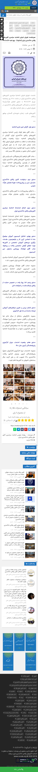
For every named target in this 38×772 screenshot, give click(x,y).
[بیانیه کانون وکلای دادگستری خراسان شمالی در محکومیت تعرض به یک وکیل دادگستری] (19, 519)
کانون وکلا (33, 719)
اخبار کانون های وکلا (21, 688)
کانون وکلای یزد (32, 740)
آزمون (35, 676)
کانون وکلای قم (32, 728)
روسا (22, 697)
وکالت (24, 713)
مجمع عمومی (17, 710)
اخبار (17, 25)
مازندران (26, 31)
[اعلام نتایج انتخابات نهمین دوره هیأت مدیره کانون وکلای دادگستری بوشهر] (19, 509)
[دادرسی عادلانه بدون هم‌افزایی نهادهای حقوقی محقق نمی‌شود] (19, 490)
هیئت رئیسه (33, 713)
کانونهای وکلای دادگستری (22, 28)
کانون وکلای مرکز (20, 728)
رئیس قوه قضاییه (31, 697)
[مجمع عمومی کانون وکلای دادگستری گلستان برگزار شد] (19, 527)
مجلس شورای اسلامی (30, 710)
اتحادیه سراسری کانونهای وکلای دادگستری (25, 682)
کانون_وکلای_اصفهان (14, 716)
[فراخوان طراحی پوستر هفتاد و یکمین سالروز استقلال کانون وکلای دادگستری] (19, 573)
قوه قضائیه (11, 707)
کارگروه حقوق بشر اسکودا (30, 716)
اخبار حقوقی (33, 688)
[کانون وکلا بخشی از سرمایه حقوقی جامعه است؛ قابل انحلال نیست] (19, 475)
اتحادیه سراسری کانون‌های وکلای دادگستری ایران (23, 685)
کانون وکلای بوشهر (19, 722)
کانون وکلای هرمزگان (31, 731)
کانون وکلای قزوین (17, 725)
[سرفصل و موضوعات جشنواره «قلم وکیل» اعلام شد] (19, 583)
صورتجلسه (18, 704)
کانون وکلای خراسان (31, 725)
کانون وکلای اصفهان (22, 719)
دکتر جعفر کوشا (12, 694)
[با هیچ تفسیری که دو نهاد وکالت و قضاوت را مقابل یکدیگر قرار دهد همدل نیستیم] (19, 610)
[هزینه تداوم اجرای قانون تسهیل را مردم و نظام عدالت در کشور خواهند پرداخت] (19, 546)
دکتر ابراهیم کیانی (24, 694)
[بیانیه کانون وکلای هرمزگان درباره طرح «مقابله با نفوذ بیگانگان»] (19, 482)
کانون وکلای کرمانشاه (17, 734)
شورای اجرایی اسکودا (31, 704)
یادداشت (22, 740)
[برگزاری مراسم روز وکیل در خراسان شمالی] (19, 621)
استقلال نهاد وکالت (31, 691)
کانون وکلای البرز (32, 722)
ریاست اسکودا (12, 697)
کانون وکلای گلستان (31, 737)
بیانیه (35, 694)
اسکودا (20, 691)
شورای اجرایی (20, 700)
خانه (33, 23)
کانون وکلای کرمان (31, 734)
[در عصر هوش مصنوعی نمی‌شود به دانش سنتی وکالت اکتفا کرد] (19, 554)
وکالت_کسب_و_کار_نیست (11, 713)
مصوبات (18, 31)
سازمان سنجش (32, 700)
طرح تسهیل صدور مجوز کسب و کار (27, 707)
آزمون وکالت (26, 676)
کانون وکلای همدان (17, 731)
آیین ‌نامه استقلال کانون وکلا (29, 679)
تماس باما (18, 769)
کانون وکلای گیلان (17, 737)
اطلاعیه (13, 691)
